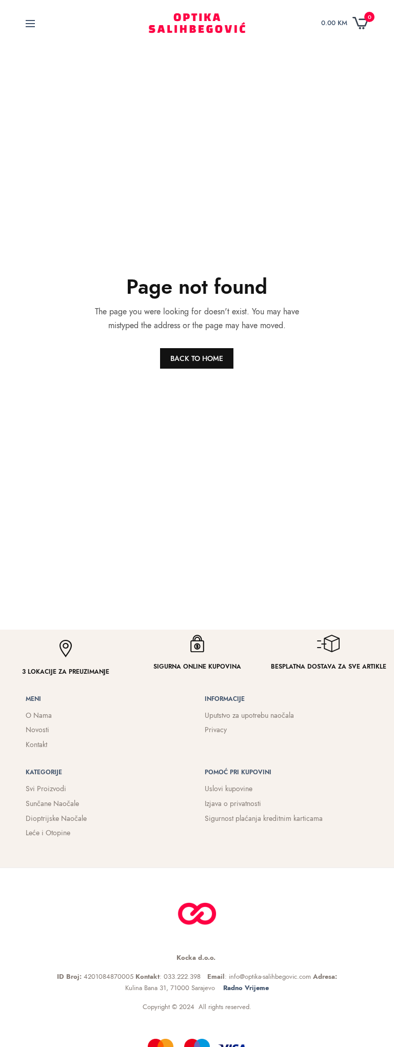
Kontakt (36, 744)
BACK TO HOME (196, 358)
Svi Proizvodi (46, 788)
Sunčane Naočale (52, 803)
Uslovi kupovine (228, 788)
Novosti (37, 729)
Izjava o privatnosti (233, 803)
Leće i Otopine (48, 833)
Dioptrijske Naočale (56, 818)
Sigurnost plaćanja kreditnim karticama (264, 818)
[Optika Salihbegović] (197, 23)
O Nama (39, 715)
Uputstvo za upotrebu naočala (249, 715)
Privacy (216, 729)
